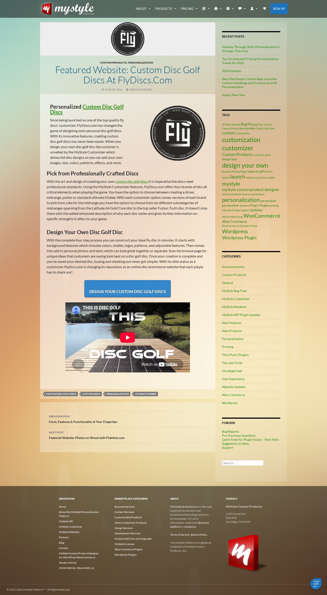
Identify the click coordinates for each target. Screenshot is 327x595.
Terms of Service (179, 534)
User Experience (233, 379)
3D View (226, 124)
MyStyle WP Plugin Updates (241, 315)
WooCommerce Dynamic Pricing (239, 225)
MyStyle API (66, 521)
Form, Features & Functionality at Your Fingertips (83, 419)
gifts (263, 171)
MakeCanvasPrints (256, 177)
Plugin (254, 205)
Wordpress (235, 231)
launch (237, 176)
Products (163, 8)
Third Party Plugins (235, 355)
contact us (190, 526)
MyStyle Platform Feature (236, 194)
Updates (255, 210)
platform (244, 205)
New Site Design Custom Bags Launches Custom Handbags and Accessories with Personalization (249, 83)
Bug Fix (246, 124)
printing (274, 205)
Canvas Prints (229, 128)
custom (228, 132)
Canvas (268, 124)
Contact (63, 548)
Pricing (187, 8)
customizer (237, 148)
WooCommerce (261, 215)
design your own (245, 165)
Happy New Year (233, 95)
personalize (268, 201)
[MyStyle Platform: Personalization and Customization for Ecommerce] (247, 552)
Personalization (140, 62)
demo (268, 154)
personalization (117, 393)
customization (241, 139)
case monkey (246, 128)
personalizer (230, 205)
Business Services (125, 506)
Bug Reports (230, 431)
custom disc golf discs (132, 181)
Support (227, 447)
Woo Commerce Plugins (129, 549)
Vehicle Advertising (232, 216)
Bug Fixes (258, 124)
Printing (227, 347)
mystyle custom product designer (250, 189)
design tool (229, 159)
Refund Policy (199, 534)
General (227, 283)
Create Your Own (265, 128)
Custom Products (113, 62)
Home (62, 506)
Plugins (264, 205)
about (141, 8)
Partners (64, 537)
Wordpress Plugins (126, 554)
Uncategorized (232, 371)
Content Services (124, 512)
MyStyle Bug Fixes (234, 291)
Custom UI (258, 154)
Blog (61, 542)
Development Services (127, 533)
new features (258, 194)
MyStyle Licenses (124, 544)
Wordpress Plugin (239, 237)
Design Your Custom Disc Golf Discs (127, 291)
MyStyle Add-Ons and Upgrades (133, 538)
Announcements (233, 267)
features (253, 171)
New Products (232, 331)
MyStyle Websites (69, 532)
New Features (231, 323)
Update (245, 210)
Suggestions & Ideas (235, 443)
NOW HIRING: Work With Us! (76, 568)
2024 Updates (231, 71)
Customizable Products (128, 517)
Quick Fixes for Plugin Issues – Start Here (250, 439)
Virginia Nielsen (140, 89)
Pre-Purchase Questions (239, 435)
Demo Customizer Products (131, 522)
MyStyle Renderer (234, 307)
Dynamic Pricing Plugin (234, 171)
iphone (225, 177)
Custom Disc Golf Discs (87, 109)
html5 (269, 171)
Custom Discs (91, 393)
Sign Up (279, 8)
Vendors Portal (67, 562)
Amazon (236, 124)
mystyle (231, 183)
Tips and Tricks (232, 363)
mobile (271, 177)
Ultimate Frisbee (145, 393)
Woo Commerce (234, 221)
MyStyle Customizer (236, 299)
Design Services (124, 528)
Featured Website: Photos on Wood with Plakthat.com (87, 435)
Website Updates (233, 387)
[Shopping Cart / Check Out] (265, 8)
